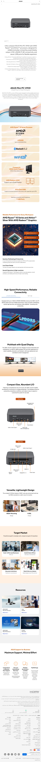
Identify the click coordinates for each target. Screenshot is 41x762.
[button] (39, 1)
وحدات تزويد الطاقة (27, 728)
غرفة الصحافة (9, 727)
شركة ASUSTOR (8, 729)
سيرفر (29, 743)
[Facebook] (12, 754)
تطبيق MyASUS (18, 738)
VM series (22, 715)
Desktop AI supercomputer (26, 744)
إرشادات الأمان (18, 735)
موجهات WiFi (28, 737)
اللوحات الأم (28, 725)
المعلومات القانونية (18, 758)
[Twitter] (8, 754)
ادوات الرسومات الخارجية (26, 731)
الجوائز (10, 722)
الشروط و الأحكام (17, 723)
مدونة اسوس (18, 718)
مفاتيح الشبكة (28, 741)
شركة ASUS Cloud (8, 731)
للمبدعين (38, 723)
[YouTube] (15, 754)
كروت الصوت (28, 730)
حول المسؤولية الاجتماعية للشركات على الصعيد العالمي (6, 726)
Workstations (28, 722)
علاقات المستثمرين (8, 723)
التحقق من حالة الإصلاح (17, 727)
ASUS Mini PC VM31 (35, 4)
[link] (20, 1)
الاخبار (10, 720)
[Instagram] (19, 754)
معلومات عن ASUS (8, 718)
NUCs (29, 718)
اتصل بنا (19, 733)
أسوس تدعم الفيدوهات (17, 736)
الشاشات (38, 740)
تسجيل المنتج (18, 730)
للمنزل (39, 720)
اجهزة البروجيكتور (37, 742)
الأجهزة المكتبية (37, 745)
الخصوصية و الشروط (17, 725)
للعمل (39, 722)
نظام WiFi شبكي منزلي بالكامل (27, 739)
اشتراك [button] (24, 754)
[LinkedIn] (5, 754)
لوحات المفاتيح (38, 734)
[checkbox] (6, 41)
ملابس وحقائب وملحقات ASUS (36, 732)
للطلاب (39, 725)
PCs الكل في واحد (37, 744)
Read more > (5, 612)
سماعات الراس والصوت (36, 737)
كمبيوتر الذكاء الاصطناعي (16, 720)
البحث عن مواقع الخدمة (17, 728)
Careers (9, 734)
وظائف (10, 732)
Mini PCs (29, 720)
